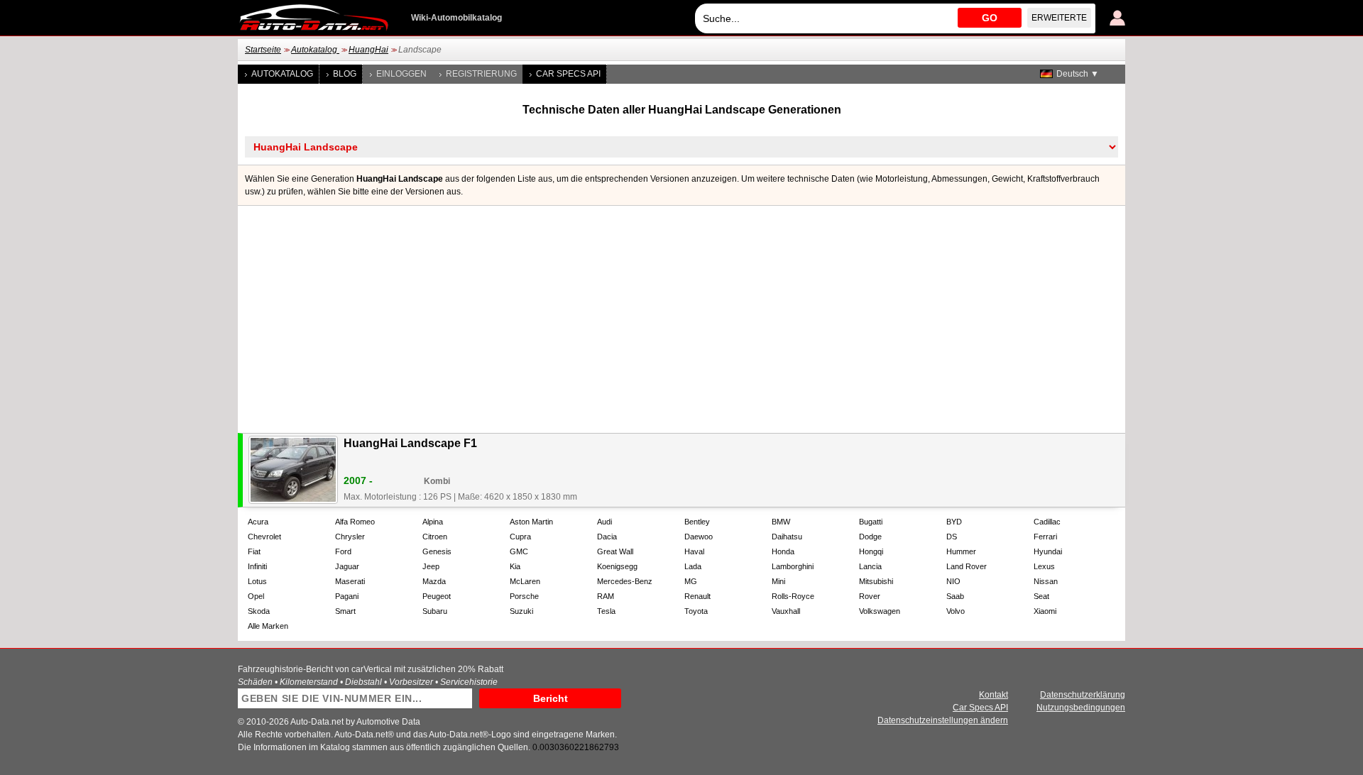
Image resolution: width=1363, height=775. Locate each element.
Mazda (434, 581)
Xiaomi (1045, 611)
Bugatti (870, 521)
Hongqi (871, 551)
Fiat (254, 551)
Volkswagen (879, 611)
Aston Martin (531, 521)
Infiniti (257, 566)
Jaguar (347, 566)
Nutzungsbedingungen (1080, 708)
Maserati (350, 581)
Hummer (961, 551)
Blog (344, 74)
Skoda (259, 611)
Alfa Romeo (355, 521)
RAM (605, 596)
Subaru (434, 611)
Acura (258, 521)
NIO (953, 581)
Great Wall (615, 551)
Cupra (520, 536)
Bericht (550, 698)
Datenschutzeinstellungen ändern (942, 720)
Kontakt (993, 695)
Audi (604, 521)
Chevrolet (264, 536)
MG (690, 581)
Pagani (346, 596)
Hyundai (1048, 551)
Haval (694, 551)
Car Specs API (568, 74)
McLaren (525, 581)
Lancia (870, 566)
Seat (1041, 596)
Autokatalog (315, 50)
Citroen (434, 536)
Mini (778, 581)
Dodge (870, 536)
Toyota (696, 611)
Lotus (257, 581)
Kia (515, 566)
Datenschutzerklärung (1082, 695)
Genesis (436, 551)
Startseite (263, 50)
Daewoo (698, 536)
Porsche (524, 596)
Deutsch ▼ (1077, 74)
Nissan (1046, 581)
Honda (783, 551)
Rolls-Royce (793, 596)
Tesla (606, 611)
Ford (343, 551)
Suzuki (521, 611)
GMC (519, 551)
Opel (256, 596)
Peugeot (436, 596)
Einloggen (401, 74)
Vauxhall (786, 611)
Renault (697, 596)
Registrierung (481, 74)
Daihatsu (787, 536)
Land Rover (966, 566)
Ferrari (1045, 536)
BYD (954, 521)
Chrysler (350, 536)
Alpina (432, 521)
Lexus (1044, 566)
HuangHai (368, 50)
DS (951, 536)
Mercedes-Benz (624, 581)
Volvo (955, 611)
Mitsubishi (876, 581)
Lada (692, 566)
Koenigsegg (617, 566)
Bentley (697, 521)
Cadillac (1047, 521)
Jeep (430, 566)
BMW (781, 521)
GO (989, 17)
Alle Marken (268, 626)
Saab (955, 596)
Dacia (607, 536)
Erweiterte (1059, 18)
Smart (345, 611)
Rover (869, 596)
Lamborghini (793, 566)
